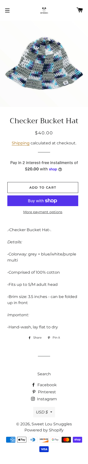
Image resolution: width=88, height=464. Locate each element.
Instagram (46, 399)
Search (44, 374)
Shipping (21, 143)
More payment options (42, 212)
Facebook (46, 385)
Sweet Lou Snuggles (52, 424)
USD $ (42, 412)
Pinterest (46, 392)
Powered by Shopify (44, 430)
